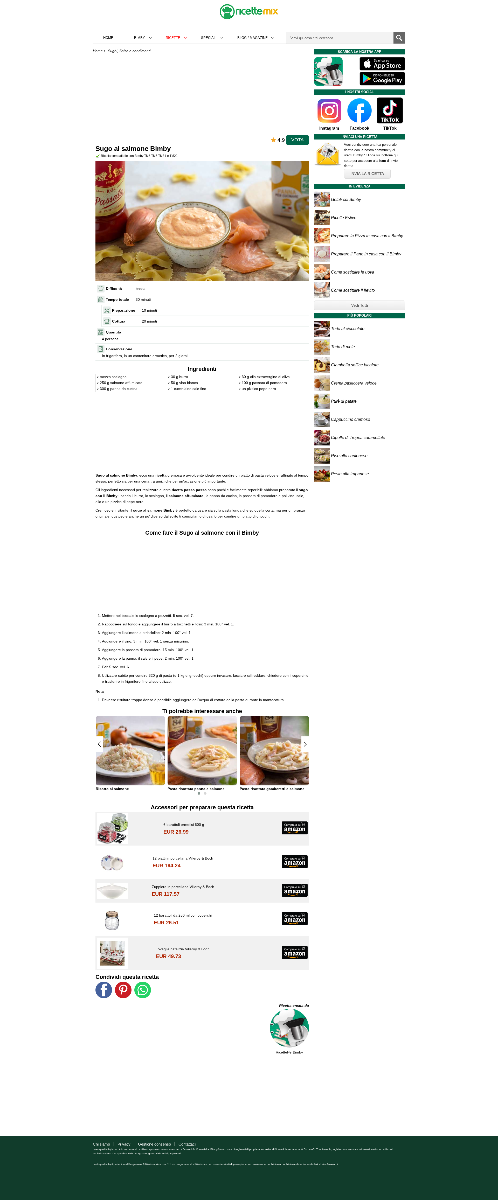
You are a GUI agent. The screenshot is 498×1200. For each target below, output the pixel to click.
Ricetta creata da (294, 1005)
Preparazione (123, 310)
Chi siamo (101, 1144)
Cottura (118, 321)
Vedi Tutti (359, 305)
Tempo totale (117, 299)
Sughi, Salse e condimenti (129, 51)
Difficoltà (114, 289)
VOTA (297, 139)
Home (108, 38)
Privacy (123, 1144)
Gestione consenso (154, 1144)
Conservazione (119, 349)
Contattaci (187, 1144)
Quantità (113, 332)
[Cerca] (399, 38)
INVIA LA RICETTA (367, 173)
